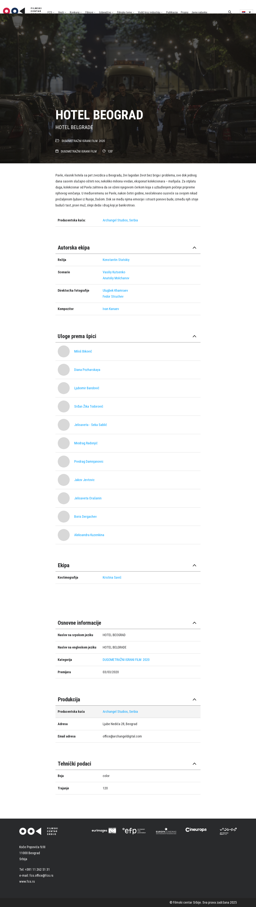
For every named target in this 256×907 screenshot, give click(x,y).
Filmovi (89, 12)
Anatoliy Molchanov (116, 278)
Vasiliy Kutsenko (114, 272)
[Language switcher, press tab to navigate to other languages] (246, 12)
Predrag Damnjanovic (88, 461)
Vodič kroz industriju (149, 12)
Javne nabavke (199, 12)
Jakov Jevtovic (84, 480)
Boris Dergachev (85, 516)
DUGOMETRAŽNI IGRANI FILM (79, 141)
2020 (102, 141)
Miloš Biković (83, 351)
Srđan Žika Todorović (88, 406)
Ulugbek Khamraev (115, 290)
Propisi (184, 12)
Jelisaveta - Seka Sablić (90, 425)
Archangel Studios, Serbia (120, 220)
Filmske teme (124, 12)
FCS (50, 12)
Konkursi (74, 12)
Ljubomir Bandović (86, 388)
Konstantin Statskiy (116, 260)
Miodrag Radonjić (86, 443)
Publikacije (172, 12)
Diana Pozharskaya (87, 370)
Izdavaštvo (105, 12)
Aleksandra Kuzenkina (89, 535)
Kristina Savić (112, 577)
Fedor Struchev (113, 296)
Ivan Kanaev (111, 309)
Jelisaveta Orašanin (88, 498)
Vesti (61, 12)
